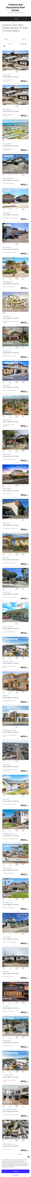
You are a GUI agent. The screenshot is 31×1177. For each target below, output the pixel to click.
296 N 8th (6, 971)
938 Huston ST (7, 109)
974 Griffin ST (7, 247)
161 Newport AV (7, 902)
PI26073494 (24, 914)
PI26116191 (24, 190)
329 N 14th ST (7, 489)
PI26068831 (24, 707)
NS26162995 (24, 880)
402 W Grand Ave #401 (10, 1109)
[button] (28, 1157)
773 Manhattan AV (8, 833)
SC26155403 (24, 811)
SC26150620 (24, 156)
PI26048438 (24, 1121)
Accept (15, 1171)
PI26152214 (24, 328)
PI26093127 (24, 1087)
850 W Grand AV (8, 626)
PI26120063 (24, 604)
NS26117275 (24, 673)
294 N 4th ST (7, 764)
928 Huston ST (7, 75)
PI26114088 (24, 431)
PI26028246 (24, 397)
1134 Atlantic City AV (9, 1144)
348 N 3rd (6, 695)
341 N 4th (6, 1006)
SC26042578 (24, 776)
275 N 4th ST (7, 868)
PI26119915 (24, 535)
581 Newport (7, 1040)
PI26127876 (24, 362)
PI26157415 (24, 1052)
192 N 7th (6, 558)
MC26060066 (23, 983)
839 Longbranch (8, 178)
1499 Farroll (6, 454)
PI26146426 (24, 466)
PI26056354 (24, 500)
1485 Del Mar (7, 351)
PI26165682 (24, 845)
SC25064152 (24, 121)
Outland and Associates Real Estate (15, 7)
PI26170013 (24, 949)
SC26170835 (24, 259)
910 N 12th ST (7, 420)
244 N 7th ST (7, 385)
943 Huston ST (7, 144)
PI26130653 (24, 1018)
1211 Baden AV (7, 316)
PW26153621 (24, 569)
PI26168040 (24, 638)
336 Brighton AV (8, 282)
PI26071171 (24, 294)
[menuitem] (11, 39)
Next (20, 1154)
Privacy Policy (15, 1175)
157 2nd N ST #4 (8, 661)
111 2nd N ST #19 (8, 1075)
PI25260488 (24, 742)
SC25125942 (24, 87)
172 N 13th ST (7, 937)
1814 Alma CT (7, 592)
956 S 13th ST (7, 523)
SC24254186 (24, 225)
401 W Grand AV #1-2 (9, 730)
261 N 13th (6, 799)
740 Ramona (6, 213)
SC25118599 (24, 52)
